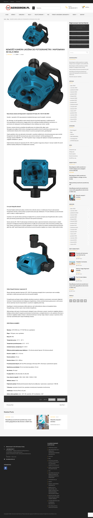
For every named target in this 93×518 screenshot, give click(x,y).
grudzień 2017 (73, 102)
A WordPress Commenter (79, 25)
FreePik (35, 513)
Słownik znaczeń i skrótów (75, 76)
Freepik (44, 513)
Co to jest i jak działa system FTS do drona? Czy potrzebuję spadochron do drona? (54, 463)
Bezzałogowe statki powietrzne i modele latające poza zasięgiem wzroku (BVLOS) (77, 168)
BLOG (29, 14)
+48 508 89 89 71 (71, 8)
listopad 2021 (73, 96)
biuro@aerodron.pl (10, 459)
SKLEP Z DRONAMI (39, 14)
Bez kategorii (73, 130)
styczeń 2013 (73, 117)
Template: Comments (82, 32)
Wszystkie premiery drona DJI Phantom (53, 506)
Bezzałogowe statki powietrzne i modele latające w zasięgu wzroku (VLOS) (78, 177)
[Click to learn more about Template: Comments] (72, 264)
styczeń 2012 (73, 119)
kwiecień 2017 (73, 108)
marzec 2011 (73, 121)
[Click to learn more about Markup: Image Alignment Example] (72, 273)
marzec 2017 (73, 110)
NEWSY (74, 14)
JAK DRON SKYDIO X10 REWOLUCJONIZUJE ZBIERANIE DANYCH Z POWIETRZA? (54, 475)
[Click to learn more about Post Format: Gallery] (72, 280)
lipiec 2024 (72, 85)
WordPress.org (72, 158)
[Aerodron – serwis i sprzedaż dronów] (17, 9)
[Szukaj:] (79, 52)
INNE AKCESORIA (74, 136)
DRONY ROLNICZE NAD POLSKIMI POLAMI (54, 468)
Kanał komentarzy (73, 156)
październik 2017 (74, 104)
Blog (8, 19)
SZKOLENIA (21, 14)
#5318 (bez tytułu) (53, 447)
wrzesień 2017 (73, 106)
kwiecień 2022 (73, 92)
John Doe (74, 36)
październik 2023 (74, 89)
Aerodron (51, 456)
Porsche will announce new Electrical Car (79, 27)
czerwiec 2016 (73, 115)
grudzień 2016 (73, 113)
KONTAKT (82, 14)
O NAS (6, 14)
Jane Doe (74, 32)
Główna (72, 134)
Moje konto (6, 1)
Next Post (62, 405)
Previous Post (10, 405)
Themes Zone (25, 513)
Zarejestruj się (72, 149)
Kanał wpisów (72, 154)
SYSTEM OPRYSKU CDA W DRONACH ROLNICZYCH (54, 502)
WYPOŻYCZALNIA (74, 140)
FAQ (48, 14)
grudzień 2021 (73, 94)
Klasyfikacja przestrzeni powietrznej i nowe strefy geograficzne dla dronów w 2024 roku (78, 73)
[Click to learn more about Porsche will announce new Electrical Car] (72, 256)
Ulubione (12, 1)
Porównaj (18, 1)
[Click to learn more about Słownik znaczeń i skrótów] (72, 200)
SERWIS (13, 14)
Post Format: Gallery (81, 277)
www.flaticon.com (53, 513)
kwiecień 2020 (73, 98)
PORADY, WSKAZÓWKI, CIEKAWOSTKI (60, 14)
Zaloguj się (71, 151)
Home (5, 19)
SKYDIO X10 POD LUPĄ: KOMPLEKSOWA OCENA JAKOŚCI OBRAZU (54, 497)
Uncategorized (73, 138)
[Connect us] (70, 301)
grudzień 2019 (73, 100)
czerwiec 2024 (73, 87)
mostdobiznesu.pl (53, 479)
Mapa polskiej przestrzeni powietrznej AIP (78, 69)
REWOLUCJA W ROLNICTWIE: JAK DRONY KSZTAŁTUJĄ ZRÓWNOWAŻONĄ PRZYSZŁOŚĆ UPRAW (54, 490)
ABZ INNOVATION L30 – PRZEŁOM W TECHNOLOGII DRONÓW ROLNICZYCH (54, 452)
